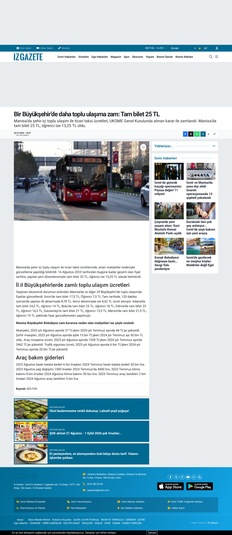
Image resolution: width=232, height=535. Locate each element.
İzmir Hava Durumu (81, 501)
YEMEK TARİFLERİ (131, 523)
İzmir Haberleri (67, 56)
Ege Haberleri (100, 56)
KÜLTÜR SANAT (71, 523)
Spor (127, 56)
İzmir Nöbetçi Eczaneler (33, 501)
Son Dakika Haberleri (132, 508)
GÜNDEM (131, 519)
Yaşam (150, 56)
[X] (176, 477)
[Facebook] (170, 477)
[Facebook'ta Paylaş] (185, 134)
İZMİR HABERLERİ (52, 523)
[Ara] (211, 57)
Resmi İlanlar (165, 56)
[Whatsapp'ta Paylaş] (197, 134)
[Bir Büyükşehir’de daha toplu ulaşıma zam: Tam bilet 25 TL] (81, 181)
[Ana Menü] (216, 57)
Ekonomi (137, 56)
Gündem (83, 56)
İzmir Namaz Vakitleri (133, 501)
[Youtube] (187, 477)
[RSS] (199, 477)
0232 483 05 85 (95, 484)
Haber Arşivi (178, 508)
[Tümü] (213, 146)
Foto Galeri (25, 48)
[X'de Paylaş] (190, 134)
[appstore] (170, 486)
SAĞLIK (98, 523)
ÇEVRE (141, 519)
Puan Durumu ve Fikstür (32, 508)
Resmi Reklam (184, 56)
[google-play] (200, 486)
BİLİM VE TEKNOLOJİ (112, 519)
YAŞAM (116, 523)
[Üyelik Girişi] (215, 48)
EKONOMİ (35, 523)
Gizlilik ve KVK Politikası (86, 519)
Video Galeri (46, 48)
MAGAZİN (87, 523)
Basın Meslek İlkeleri (39, 519)
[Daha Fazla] (203, 134)
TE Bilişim (212, 522)
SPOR (107, 523)
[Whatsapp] (193, 477)
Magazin (116, 56)
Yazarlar (65, 48)
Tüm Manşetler (78, 508)
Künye (20, 519)
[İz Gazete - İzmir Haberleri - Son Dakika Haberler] (28, 56)
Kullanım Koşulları (61, 519)
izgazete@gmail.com (98, 490)
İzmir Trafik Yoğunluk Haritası (187, 501)
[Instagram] (182, 477)
